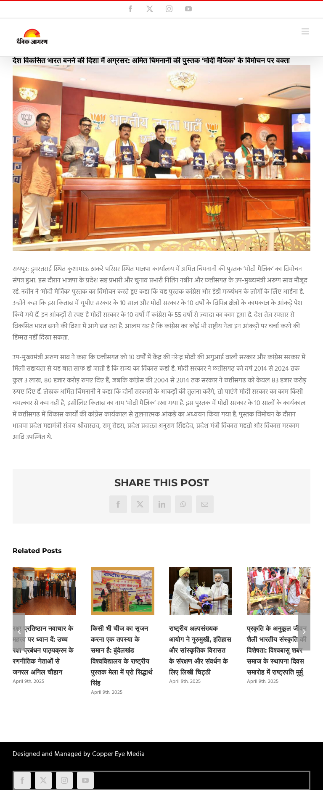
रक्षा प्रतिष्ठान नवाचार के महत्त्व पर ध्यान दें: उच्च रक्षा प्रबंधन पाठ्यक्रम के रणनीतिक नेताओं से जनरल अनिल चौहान (43, 650)
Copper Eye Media (118, 754)
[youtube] (85, 780)
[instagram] (64, 780)
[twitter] (43, 780)
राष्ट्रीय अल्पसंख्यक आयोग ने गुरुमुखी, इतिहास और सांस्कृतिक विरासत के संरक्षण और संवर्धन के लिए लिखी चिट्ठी (200, 650)
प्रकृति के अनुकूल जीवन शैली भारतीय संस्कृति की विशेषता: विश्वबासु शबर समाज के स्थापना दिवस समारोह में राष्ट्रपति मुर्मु (277, 650)
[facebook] (22, 780)
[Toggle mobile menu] (306, 31)
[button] (19, 631)
